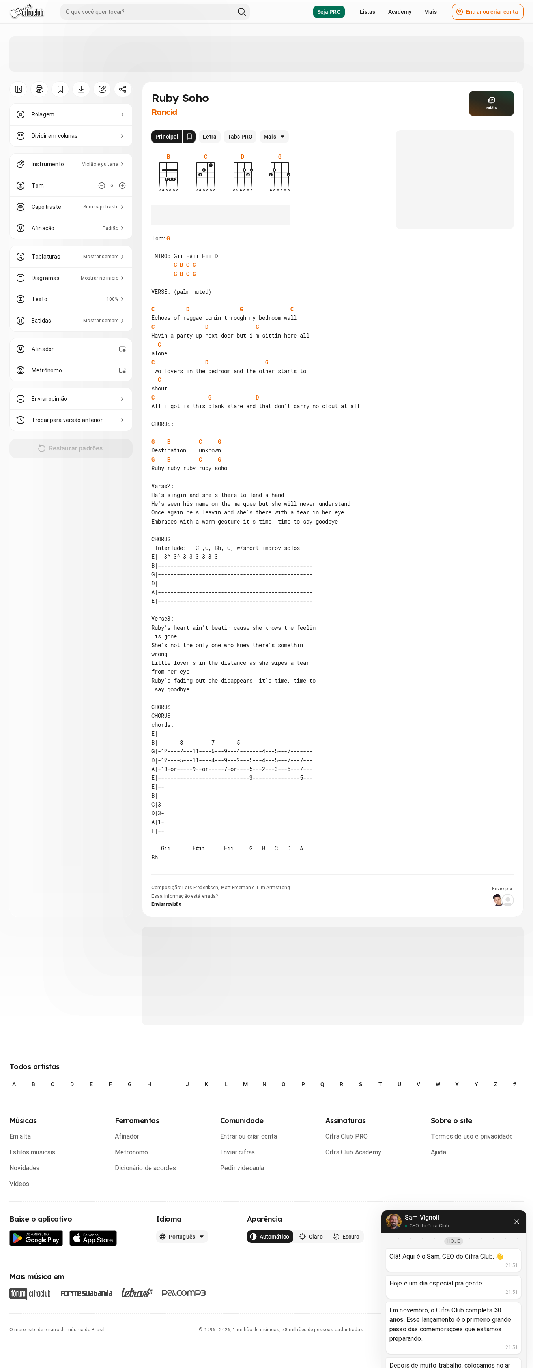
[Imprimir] (39, 89)
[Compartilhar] (123, 89)
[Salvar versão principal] (189, 136)
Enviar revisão (166, 904)
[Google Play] (36, 1238)
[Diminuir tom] (101, 185)
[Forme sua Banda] (86, 1292)
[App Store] (93, 1238)
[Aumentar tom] (122, 185)
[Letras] (137, 1292)
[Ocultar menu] (18, 89)
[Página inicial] (27, 11)
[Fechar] (517, 1221)
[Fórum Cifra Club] (29, 1294)
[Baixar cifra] (81, 89)
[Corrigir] (102, 89)
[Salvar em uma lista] (60, 89)
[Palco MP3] (184, 1293)
